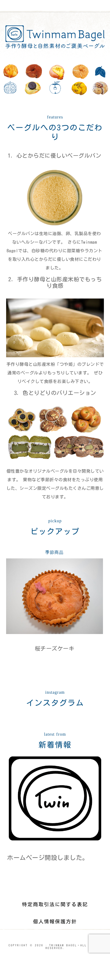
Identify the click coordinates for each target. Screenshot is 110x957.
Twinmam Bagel (55, 36)
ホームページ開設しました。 (48, 857)
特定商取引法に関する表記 (55, 904)
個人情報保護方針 (55, 921)
